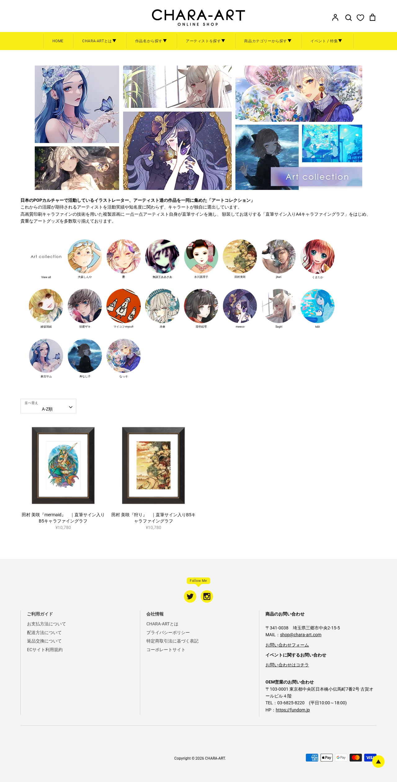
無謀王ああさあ (162, 276)
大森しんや (85, 276)
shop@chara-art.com (300, 634)
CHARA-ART (215, 758)
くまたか (317, 277)
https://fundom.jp (293, 709)
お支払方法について (46, 623)
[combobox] (48, 406)
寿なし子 (85, 376)
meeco (240, 326)
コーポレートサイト (165, 649)
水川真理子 (201, 276)
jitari (278, 276)
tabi (317, 326)
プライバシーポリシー (168, 632)
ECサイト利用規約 (45, 649)
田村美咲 (240, 276)
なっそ (123, 376)
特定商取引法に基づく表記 (172, 640)
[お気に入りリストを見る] (360, 17)
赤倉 (162, 326)
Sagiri (278, 326)
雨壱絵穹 (201, 326)
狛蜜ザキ (85, 326)
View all (46, 277)
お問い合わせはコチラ (287, 664)
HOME (58, 41)
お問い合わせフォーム (287, 644)
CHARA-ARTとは (162, 623)
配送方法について (44, 632)
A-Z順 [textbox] (47, 409)
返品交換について (44, 640)
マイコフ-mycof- (124, 326)
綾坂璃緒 (46, 326)
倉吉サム (46, 376)
